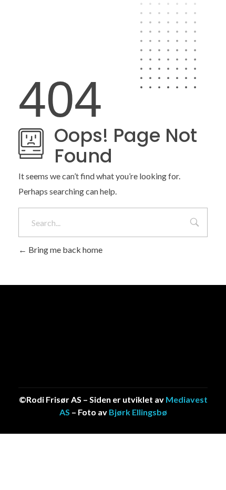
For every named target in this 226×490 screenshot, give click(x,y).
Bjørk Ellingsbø (138, 412)
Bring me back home (64, 249)
